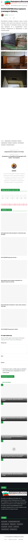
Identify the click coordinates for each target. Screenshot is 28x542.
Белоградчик (7, 140)
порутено (15, 142)
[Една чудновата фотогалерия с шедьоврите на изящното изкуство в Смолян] (14, 269)
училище (3, 144)
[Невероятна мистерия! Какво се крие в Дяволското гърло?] (14, 411)
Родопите (12, 524)
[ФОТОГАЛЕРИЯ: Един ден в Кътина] (14, 246)
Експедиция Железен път (14, 521)
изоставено (14, 140)
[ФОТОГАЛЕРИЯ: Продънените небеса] (14, 318)
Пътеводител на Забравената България (15, 536)
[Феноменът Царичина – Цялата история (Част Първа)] (14, 393)
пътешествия (13, 529)
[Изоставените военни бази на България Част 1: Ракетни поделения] (14, 430)
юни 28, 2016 (11, 15)
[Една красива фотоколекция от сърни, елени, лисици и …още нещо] (14, 294)
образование (4, 142)
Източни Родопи (5, 524)
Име (2, 356)
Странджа (19, 524)
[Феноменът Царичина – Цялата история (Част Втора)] (14, 468)
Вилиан (6, 15)
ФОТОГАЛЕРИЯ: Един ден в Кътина (8, 257)
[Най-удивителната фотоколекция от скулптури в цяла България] (14, 222)
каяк (10, 526)
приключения (5, 529)
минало (19, 140)
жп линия (4, 526)
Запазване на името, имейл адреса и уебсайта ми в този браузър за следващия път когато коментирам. (14, 370)
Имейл (3, 362)
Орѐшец (9, 142)
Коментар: (4, 342)
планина (16, 526)
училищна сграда (10, 144)
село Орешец (20, 142)
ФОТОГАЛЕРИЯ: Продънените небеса (9, 329)
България (4, 521)
